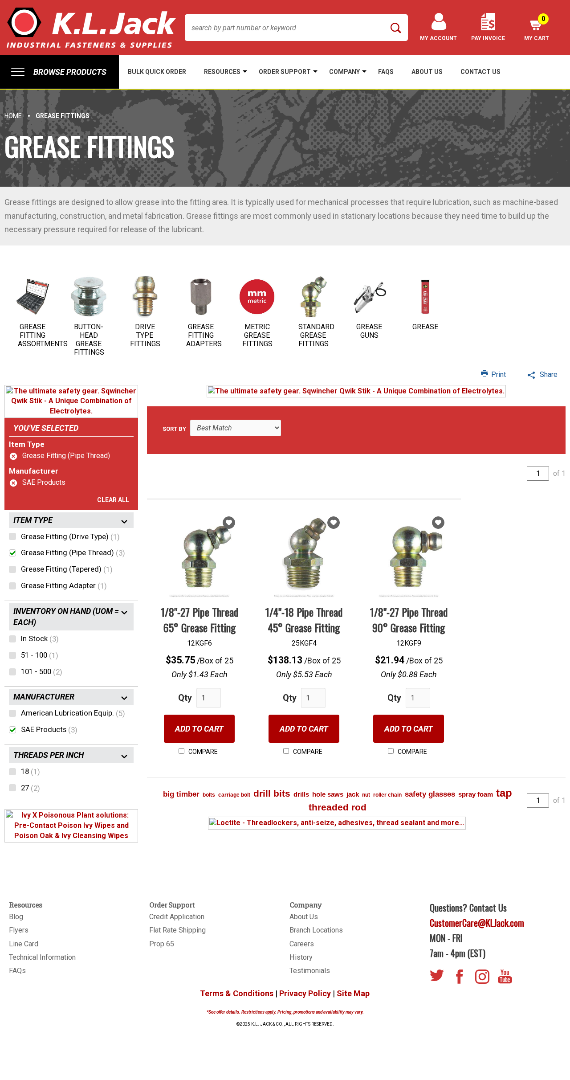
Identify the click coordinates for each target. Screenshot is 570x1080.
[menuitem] (59, 72)
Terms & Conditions (236, 993)
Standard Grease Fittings (316, 335)
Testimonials (309, 970)
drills (301, 794)
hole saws (327, 794)
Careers (301, 944)
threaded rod (337, 807)
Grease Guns (369, 331)
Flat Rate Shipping (177, 930)
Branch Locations (316, 930)
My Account (438, 38)
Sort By (174, 428)
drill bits (271, 793)
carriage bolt (234, 795)
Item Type (27, 444)
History (301, 957)
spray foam (475, 794)
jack (352, 794)
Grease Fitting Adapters (204, 335)
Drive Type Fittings (145, 335)
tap (504, 793)
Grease (425, 327)
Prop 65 (161, 944)
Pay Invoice (488, 38)
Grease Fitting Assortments (43, 335)
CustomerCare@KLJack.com (477, 922)
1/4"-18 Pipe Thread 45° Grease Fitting (303, 619)
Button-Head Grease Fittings (89, 339)
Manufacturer (33, 470)
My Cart (536, 28)
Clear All (113, 499)
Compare (202, 751)
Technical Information (42, 957)
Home (13, 115)
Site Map (353, 993)
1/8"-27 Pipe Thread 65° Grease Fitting (199, 619)
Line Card (23, 944)
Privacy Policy (305, 993)
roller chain (387, 795)
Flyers (18, 930)
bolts (209, 795)
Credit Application (176, 916)
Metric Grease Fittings (257, 335)
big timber (181, 794)
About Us (303, 916)
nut (366, 795)
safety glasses (430, 794)
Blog (16, 916)
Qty (185, 697)
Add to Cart (199, 728)
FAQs (17, 970)
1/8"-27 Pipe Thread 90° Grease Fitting (409, 619)
